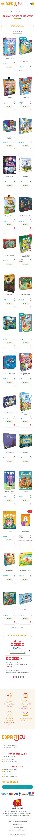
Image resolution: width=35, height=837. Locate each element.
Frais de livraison (8, 759)
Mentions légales (17, 827)
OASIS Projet (13, 834)
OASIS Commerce (21, 834)
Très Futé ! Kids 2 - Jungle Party (26, 256)
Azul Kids (25, 61)
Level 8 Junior (25, 531)
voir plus (9, 666)
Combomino (25, 334)
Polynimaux (9, 570)
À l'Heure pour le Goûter (25, 413)
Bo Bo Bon (9, 531)
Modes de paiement (9, 756)
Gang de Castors (9, 216)
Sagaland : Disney (9, 413)
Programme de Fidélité (10, 769)
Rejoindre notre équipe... (10, 776)
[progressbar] (17, 33)
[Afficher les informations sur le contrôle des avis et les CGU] (29, 651)
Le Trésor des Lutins (9, 610)
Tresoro (25, 491)
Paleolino (25, 176)
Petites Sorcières (9, 452)
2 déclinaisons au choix (25, 540)
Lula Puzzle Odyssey (9, 373)
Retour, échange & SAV (10, 761)
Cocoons (25, 452)
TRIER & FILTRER (17, 26)
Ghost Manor (9, 176)
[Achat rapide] (14, 63)
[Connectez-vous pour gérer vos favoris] (15, 70)
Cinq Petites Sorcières (26, 216)
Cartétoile (9, 97)
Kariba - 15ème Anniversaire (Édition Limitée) (9, 492)
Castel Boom (25, 137)
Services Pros (7, 771)
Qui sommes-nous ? (9, 774)
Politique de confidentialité (17, 830)
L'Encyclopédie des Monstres (9, 137)
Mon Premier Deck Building (26, 374)
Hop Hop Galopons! (25, 570)
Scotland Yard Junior (25, 610)
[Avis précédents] (3, 665)
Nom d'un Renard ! (26, 294)
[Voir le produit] (30, 536)
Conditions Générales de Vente (17, 821)
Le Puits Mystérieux (9, 334)
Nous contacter (17, 824)
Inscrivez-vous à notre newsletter (17, 787)
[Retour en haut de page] (31, 831)
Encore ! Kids (25, 97)
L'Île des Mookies (9, 58)
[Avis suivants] (32, 665)
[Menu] (2, 4)
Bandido (9, 294)
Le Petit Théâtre (9, 255)
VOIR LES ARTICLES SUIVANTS (17, 635)
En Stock (9, 67)
